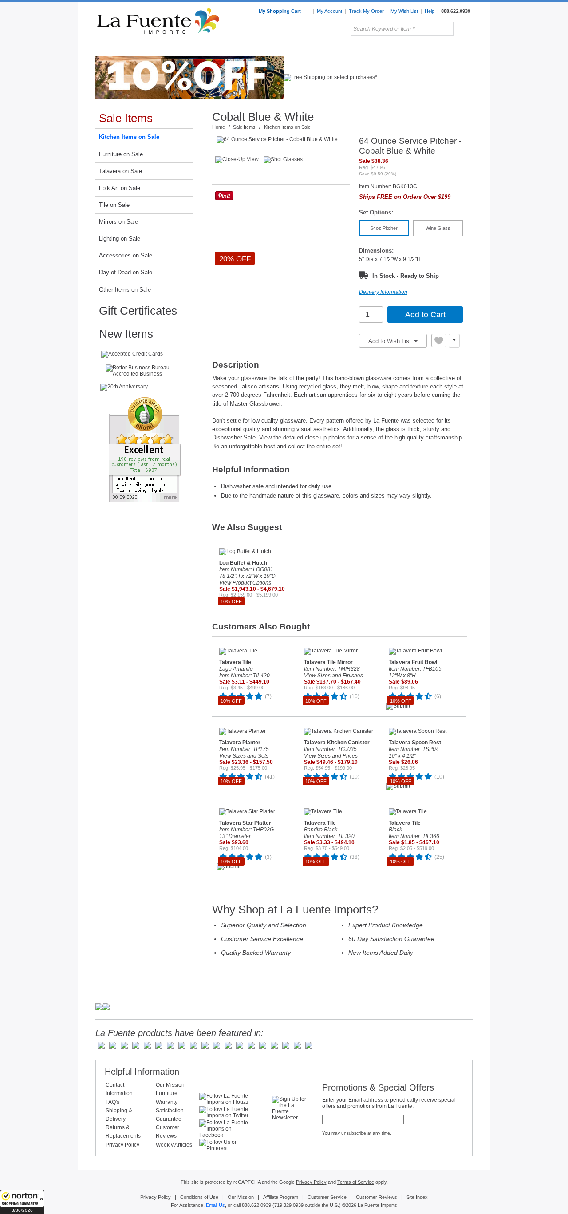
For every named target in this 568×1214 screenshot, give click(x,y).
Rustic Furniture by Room (202, 48)
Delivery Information (383, 292)
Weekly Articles (174, 1145)
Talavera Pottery (350, 48)
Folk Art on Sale (119, 188)
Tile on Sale (114, 205)
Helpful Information (142, 1071)
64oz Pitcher (384, 228)
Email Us (215, 1205)
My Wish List (404, 11)
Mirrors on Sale (118, 221)
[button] (22, 1202)
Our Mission (170, 1085)
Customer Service (327, 1197)
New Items (126, 333)
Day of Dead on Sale (125, 272)
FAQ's (112, 1102)
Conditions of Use (199, 1197)
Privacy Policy (122, 1145)
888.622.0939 (455, 11)
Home (218, 127)
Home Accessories (264, 48)
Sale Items (451, 48)
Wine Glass (438, 228)
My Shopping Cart (280, 11)
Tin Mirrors (381, 48)
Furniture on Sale (121, 154)
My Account (329, 11)
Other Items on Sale (125, 289)
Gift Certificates (138, 310)
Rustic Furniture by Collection (133, 48)
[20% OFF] (283, 139)
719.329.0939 (289, 1205)
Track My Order (366, 11)
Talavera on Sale (120, 171)
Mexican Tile (324, 48)
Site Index (417, 1197)
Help (429, 11)
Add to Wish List (390, 341)
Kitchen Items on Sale (129, 137)
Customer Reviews (376, 1197)
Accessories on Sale (125, 255)
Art (305, 48)
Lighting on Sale (119, 238)
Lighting (413, 48)
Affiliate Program (280, 1197)
